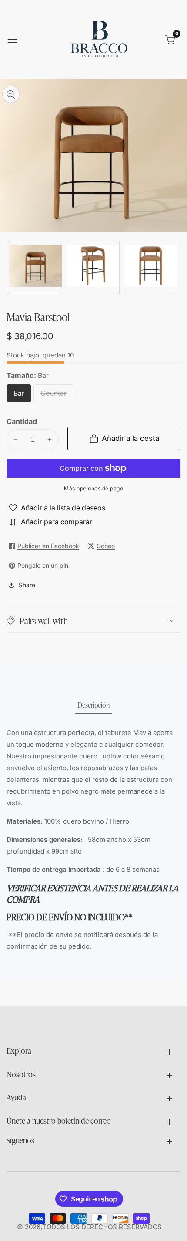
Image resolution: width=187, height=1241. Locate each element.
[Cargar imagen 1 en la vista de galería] (35, 267)
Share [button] (27, 585)
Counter (56, 395)
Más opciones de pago (93, 488)
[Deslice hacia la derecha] (173, 267)
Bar (21, 395)
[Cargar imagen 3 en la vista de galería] (150, 267)
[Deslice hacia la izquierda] (13, 267)
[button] (93, 620)
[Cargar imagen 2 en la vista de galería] (93, 267)
